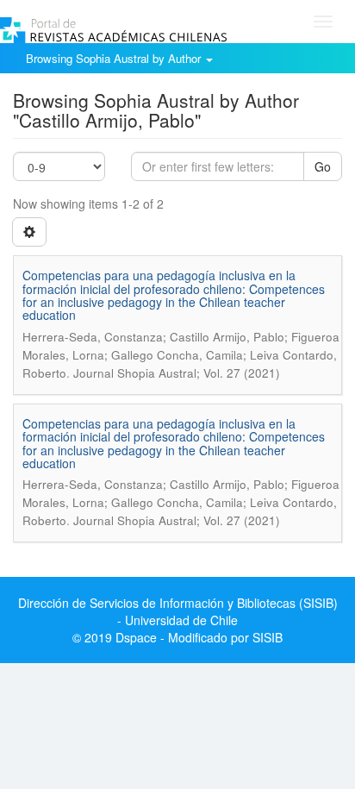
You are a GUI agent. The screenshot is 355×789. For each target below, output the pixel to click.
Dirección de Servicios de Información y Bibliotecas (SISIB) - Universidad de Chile (178, 611)
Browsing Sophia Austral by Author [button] (115, 58)
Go (323, 166)
